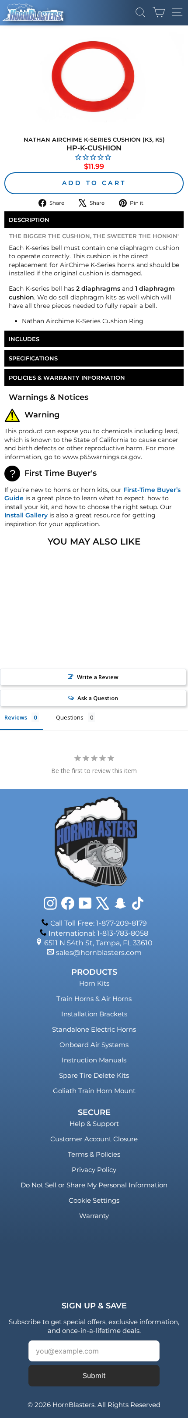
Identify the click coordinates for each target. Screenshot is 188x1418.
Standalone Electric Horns (94, 1029)
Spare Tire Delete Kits (94, 1075)
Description (29, 219)
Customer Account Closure (94, 1139)
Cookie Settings (94, 1200)
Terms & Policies (94, 1154)
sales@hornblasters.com (99, 952)
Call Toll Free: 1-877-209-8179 (98, 923)
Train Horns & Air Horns (94, 998)
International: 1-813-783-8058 (98, 933)
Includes (24, 338)
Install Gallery (26, 515)
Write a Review (97, 677)
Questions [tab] (70, 717)
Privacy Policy (94, 1169)
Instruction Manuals (94, 1060)
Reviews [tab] (15, 717)
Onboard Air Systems (94, 1044)
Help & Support (94, 1123)
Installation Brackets (94, 1014)
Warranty (94, 1215)
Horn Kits (94, 983)
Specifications (33, 358)
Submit (94, 1375)
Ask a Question (97, 698)
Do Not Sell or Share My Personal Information (94, 1185)
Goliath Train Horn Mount (94, 1091)
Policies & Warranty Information (67, 377)
